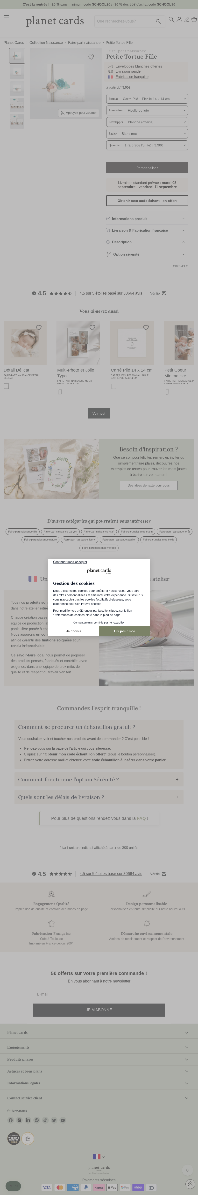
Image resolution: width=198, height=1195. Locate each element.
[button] (13, 1186)
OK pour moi (124, 631)
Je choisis (73, 631)
